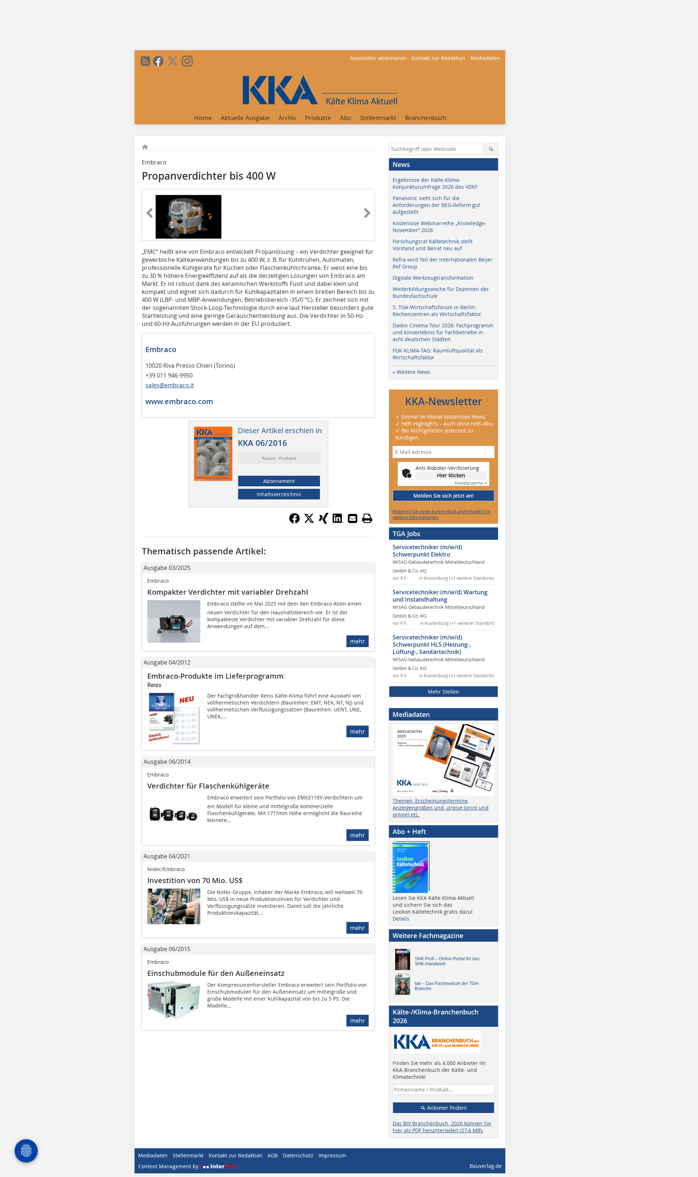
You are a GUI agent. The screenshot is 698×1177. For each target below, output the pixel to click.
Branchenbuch (425, 117)
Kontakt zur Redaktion (438, 58)
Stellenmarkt (378, 117)
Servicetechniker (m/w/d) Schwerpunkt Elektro (427, 550)
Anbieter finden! (446, 1107)
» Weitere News (411, 371)
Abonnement (279, 481)
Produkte (318, 117)
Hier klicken (451, 475)
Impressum (332, 1155)
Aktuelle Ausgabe (245, 117)
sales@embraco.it (169, 385)
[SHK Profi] (404, 961)
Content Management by (169, 1166)
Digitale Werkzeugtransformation (433, 277)
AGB (273, 1155)
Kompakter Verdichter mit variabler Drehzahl (227, 592)
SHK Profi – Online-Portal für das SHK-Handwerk (447, 961)
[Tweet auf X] (309, 521)
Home (203, 117)
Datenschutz (298, 1155)
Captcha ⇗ (471, 483)
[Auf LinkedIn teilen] (338, 521)
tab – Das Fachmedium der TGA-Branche (447, 986)
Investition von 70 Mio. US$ (194, 880)
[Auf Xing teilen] (323, 521)
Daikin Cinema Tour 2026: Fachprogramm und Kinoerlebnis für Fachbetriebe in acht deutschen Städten (443, 332)
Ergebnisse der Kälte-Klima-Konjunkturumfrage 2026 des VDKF (435, 183)
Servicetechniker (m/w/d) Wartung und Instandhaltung (440, 595)
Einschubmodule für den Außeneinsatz (216, 973)
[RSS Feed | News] (145, 61)
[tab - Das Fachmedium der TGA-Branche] (404, 986)
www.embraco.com (179, 401)
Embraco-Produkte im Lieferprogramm (215, 676)
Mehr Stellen (443, 691)
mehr (357, 641)
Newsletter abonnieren (378, 58)
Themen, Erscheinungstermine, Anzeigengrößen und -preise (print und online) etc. (441, 807)
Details (401, 918)
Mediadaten (485, 58)
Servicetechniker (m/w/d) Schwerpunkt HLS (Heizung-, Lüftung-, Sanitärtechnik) (432, 644)
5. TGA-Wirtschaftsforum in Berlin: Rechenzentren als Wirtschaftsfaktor (437, 311)
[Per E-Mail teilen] (352, 518)
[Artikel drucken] (367, 518)
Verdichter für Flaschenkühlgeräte (208, 786)
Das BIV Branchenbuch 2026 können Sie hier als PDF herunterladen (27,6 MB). (442, 1127)
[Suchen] (491, 149)
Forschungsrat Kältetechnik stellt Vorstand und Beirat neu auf (433, 245)
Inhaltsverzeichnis (279, 494)
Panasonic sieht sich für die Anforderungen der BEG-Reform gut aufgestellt (436, 205)
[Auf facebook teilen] (294, 521)
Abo (345, 117)
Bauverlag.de (486, 1165)
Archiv (287, 117)
